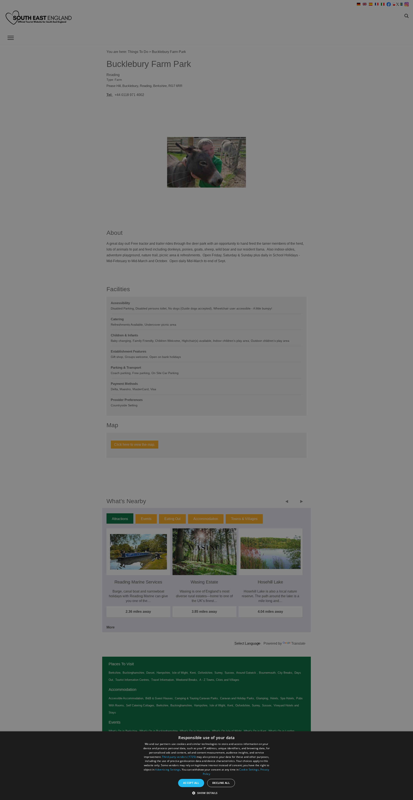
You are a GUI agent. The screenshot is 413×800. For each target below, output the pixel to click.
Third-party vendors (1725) (179, 757)
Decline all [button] (221, 783)
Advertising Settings (167, 769)
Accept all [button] (191, 783)
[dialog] (206, 765)
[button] (206, 792)
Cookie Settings (249, 769)
